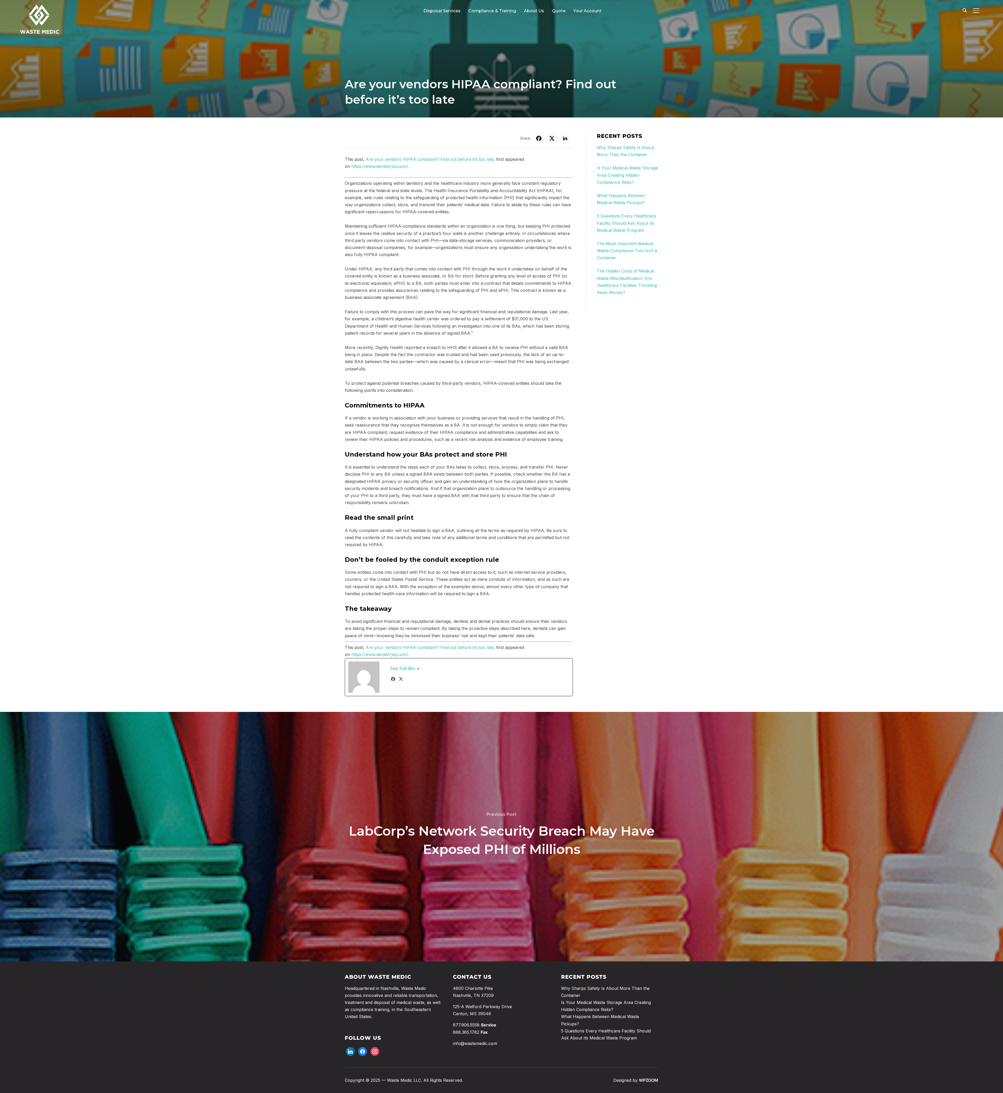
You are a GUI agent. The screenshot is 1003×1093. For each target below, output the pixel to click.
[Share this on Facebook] (539, 138)
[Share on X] (552, 138)
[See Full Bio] (418, 669)
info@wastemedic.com (475, 1043)
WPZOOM (648, 1080)
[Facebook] (393, 679)
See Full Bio (402, 668)
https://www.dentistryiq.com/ (379, 166)
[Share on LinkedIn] (565, 138)
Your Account (587, 10)
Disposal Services (441, 10)
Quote (558, 10)
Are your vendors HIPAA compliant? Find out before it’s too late (430, 159)
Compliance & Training (492, 10)
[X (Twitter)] (401, 679)
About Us (534, 10)
